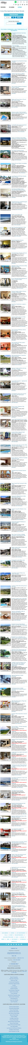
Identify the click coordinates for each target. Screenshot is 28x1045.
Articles (22, 937)
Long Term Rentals (14, 1000)
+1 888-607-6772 (20, 958)
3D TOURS (20, 7)
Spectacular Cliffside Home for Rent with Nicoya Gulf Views (19, 497)
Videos (2, 939)
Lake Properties (14, 1001)
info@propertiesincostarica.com (14, 953)
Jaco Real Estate (14, 1026)
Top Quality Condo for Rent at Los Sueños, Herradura (18, 573)
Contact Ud (14, 769)
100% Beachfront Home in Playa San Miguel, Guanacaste (19, 701)
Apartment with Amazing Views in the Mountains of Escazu (19, 817)
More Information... (15, 107)
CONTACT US (14, 948)
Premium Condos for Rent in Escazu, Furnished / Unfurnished (19, 292)
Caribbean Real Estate (14, 1029)
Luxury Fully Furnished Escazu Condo (19, 419)
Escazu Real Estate (14, 1010)
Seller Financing (19, 935)
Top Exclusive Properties (14, 990)
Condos (14, 985)
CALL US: (14, 955)
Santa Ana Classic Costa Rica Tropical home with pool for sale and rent (19, 842)
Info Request (15, 939)
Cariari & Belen (14, 1016)
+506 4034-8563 (16, 959)
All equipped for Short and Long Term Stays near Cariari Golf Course (19, 394)
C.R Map (11, 935)
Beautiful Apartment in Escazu (18, 240)
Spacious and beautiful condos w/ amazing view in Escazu (18, 612)
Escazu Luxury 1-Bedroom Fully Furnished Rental (18, 407)
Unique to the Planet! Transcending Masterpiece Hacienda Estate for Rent (19, 138)
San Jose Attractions (8, 937)
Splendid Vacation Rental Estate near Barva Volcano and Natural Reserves (19, 650)
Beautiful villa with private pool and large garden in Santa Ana (18, 804)
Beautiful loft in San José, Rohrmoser (19, 880)
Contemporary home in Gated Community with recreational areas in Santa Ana (19, 689)
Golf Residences (14, 998)
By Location (11, 7)
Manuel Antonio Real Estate (14, 1021)
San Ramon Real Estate (14, 1013)
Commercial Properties (14, 982)
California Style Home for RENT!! (18, 73)
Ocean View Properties (14, 996)
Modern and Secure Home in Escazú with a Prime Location (19, 100)
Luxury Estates (14, 986)
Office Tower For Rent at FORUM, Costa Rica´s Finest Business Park (18, 535)
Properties (3, 7)
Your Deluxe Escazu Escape (17, 790)
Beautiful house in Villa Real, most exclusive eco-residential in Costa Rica (19, 637)
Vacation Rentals (14, 988)
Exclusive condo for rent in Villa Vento (19, 598)
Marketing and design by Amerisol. (14, 1041)
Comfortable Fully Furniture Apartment (19, 124)
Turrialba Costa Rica (14, 1018)
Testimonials (23, 939)
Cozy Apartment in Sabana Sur (18, 828)
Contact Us (14, 731)
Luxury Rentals (14, 993)
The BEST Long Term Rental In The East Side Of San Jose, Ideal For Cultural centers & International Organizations (19, 664)
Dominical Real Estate (14, 1006)
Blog (17, 937)
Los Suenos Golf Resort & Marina (14, 1028)
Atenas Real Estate (14, 1015)
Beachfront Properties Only (14, 995)
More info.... (25, 813)
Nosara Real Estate (14, 1023)
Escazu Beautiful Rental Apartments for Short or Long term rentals (19, 279)
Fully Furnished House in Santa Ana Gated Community (19, 356)
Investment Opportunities (14, 983)
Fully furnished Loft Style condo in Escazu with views (18, 343)
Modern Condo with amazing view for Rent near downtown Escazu (19, 855)
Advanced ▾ (19, 17)
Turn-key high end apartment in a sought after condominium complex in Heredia (19, 906)
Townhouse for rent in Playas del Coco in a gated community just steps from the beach (19, 765)
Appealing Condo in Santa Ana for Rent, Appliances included (19, 266)
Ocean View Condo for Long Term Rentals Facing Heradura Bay (18, 919)
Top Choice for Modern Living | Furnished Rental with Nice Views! (18, 189)
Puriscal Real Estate (14, 1019)
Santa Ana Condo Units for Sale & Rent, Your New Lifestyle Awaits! (19, 445)
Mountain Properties (14, 978)
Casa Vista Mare (15, 45)
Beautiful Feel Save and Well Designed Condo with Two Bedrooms (19, 202)
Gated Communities (14, 991)
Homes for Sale (14, 980)
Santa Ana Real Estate (14, 1011)
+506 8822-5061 (14, 963)
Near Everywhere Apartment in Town (19, 227)
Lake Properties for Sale (14, 1031)
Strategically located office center (18, 560)
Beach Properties (14, 977)
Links (8, 939)
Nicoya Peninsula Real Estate (14, 1024)
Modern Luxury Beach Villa (17, 214)
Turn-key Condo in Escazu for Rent (18, 316)
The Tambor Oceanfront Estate (18, 150)
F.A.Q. (6, 935)
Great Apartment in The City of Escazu (19, 252)
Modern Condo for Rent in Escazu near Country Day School (19, 548)
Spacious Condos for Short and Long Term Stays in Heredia (19, 369)
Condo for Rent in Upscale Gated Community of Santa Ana (18, 433)
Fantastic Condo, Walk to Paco (18, 892)
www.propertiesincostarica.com (14, 952)
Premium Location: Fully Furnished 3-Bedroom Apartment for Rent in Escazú (19, 113)
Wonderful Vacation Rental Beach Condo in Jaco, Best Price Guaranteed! (19, 625)
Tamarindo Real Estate (14, 1008)
